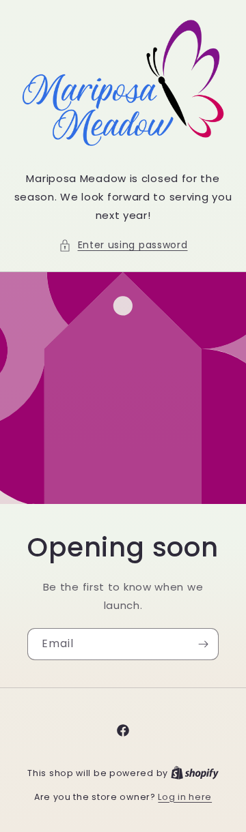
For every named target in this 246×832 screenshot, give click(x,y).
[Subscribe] (203, 644)
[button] (123, 245)
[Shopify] (195, 773)
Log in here (185, 796)
